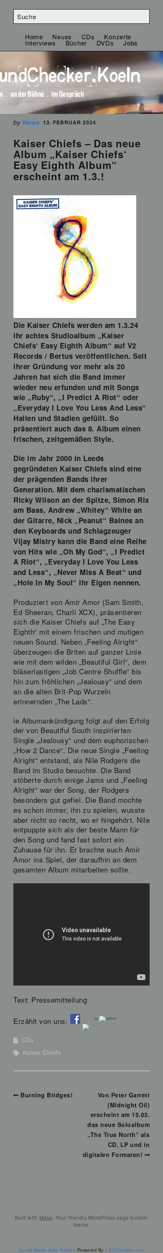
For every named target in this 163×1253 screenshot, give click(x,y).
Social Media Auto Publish (47, 1249)
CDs (88, 36)
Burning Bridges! (46, 1095)
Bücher (76, 42)
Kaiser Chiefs (42, 1052)
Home (34, 36)
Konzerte (117, 36)
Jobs (130, 42)
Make (46, 1217)
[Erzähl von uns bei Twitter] (87, 1029)
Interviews (40, 42)
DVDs (105, 42)
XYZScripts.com (126, 1249)
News (31, 122)
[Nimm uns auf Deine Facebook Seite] (75, 1019)
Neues (62, 36)
